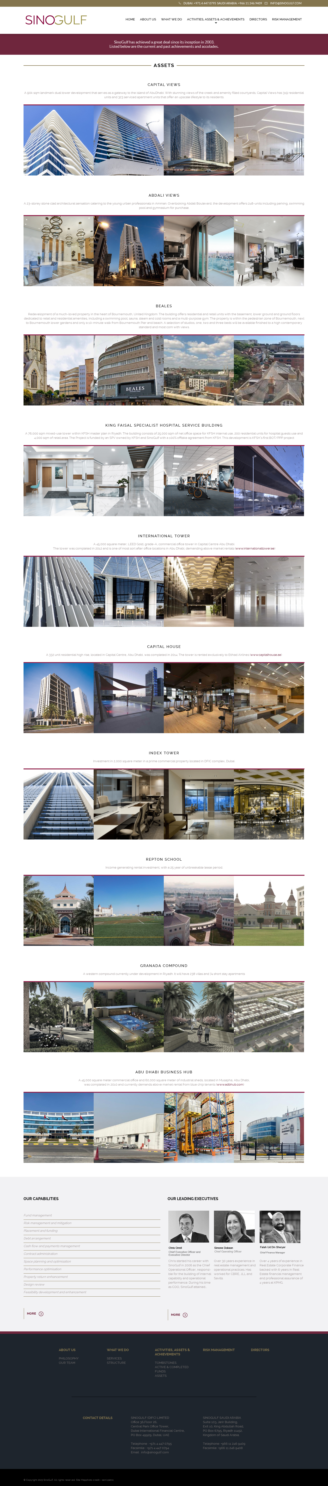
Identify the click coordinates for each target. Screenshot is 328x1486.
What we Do (118, 1350)
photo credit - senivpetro (100, 1480)
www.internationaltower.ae (255, 548)
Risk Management (287, 19)
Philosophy (69, 1358)
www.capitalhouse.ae (265, 655)
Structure (116, 1363)
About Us (148, 19)
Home (130, 19)
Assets (161, 1375)
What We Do (171, 19)
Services (114, 1358)
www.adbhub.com (230, 1084)
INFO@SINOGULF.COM (286, 3)
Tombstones (165, 1363)
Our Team (67, 1363)
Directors (258, 19)
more (31, 1313)
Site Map (81, 1480)
